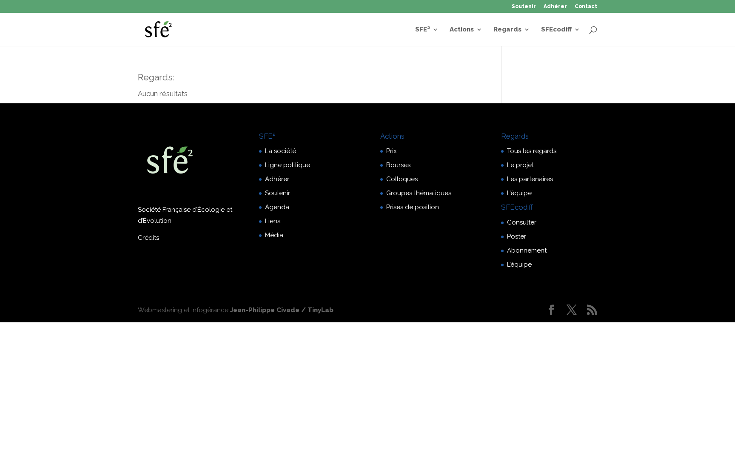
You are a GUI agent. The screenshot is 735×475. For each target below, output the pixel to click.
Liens (272, 221)
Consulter (521, 222)
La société (280, 151)
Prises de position (412, 207)
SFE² (422, 29)
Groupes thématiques (418, 193)
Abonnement (527, 250)
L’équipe (519, 193)
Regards (507, 29)
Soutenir (524, 6)
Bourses (398, 165)
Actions (462, 29)
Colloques (402, 179)
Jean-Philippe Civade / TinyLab (281, 310)
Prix (391, 151)
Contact (586, 6)
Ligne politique (287, 165)
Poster (516, 236)
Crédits (148, 238)
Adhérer (555, 6)
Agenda (277, 207)
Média (274, 235)
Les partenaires (530, 179)
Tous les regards (531, 151)
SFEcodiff (556, 29)
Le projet (520, 165)
